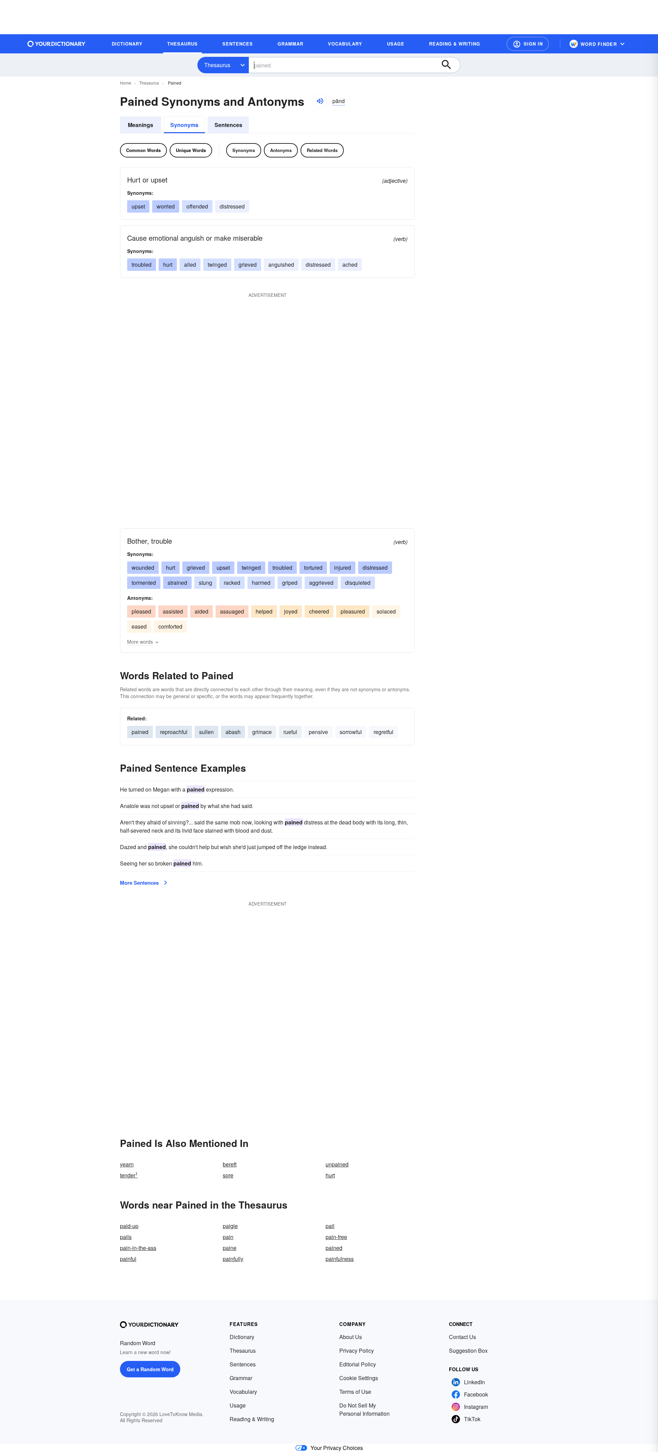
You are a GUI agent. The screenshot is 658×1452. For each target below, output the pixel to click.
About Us (350, 1337)
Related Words (322, 150)
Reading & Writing (252, 1419)
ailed (190, 264)
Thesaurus (217, 65)
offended (197, 206)
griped (289, 582)
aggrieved (321, 582)
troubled (141, 264)
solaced (386, 611)
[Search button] (449, 65)
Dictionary (242, 1337)
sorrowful (351, 732)
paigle (230, 1226)
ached (349, 264)
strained (177, 582)
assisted (173, 611)
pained (140, 732)
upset (138, 206)
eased (139, 626)
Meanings (140, 125)
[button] (528, 44)
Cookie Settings (358, 1378)
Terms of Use (355, 1392)
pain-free (336, 1237)
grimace (262, 732)
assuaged (232, 611)
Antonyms (281, 150)
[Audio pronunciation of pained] (320, 101)
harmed (261, 582)
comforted (170, 626)
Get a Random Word (150, 1369)
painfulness (340, 1259)
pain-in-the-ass (138, 1248)
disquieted (357, 582)
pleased (141, 611)
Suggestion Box (468, 1350)
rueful (290, 732)
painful (128, 1259)
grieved (248, 264)
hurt (167, 264)
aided (201, 611)
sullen (206, 732)
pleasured (353, 611)
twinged (217, 264)
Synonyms (184, 125)
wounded (143, 567)
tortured (313, 567)
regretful (383, 732)
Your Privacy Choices (336, 1448)
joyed (290, 611)
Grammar (241, 1378)
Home (125, 83)
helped (264, 611)
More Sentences (139, 882)
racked (232, 582)
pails (126, 1237)
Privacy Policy (356, 1350)
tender (129, 1175)
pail (330, 1226)
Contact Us (462, 1337)
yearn (127, 1164)
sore (228, 1175)
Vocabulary (243, 1392)
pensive (318, 732)
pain (228, 1237)
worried (166, 206)
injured (342, 567)
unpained (337, 1164)
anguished (281, 264)
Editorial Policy (357, 1364)
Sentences (228, 125)
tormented (144, 582)
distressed (232, 206)
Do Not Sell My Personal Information (364, 1409)
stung (205, 582)
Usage (238, 1405)
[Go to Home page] (56, 44)
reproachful (173, 732)
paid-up (129, 1226)
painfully (233, 1259)
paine (229, 1248)
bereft (229, 1164)
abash (233, 732)
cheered (319, 611)
